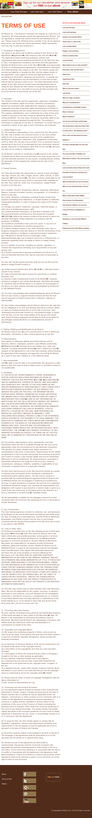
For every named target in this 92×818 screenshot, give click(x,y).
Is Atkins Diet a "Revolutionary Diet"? (75, 131)
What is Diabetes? (69, 116)
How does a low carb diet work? (73, 70)
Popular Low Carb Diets (71, 51)
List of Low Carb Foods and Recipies (75, 121)
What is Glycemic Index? (71, 88)
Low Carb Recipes (19, 12)
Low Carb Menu (55, 12)
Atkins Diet (66, 74)
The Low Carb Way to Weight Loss (74, 154)
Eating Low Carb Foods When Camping (76, 228)
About (4, 774)
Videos (4, 784)
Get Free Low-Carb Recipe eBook (74, 23)
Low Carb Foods (6, 16)
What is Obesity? (68, 112)
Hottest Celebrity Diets (70, 56)
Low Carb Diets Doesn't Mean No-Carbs (76, 168)
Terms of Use (7, 779)
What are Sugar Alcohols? (71, 98)
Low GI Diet (66, 93)
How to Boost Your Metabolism (73, 200)
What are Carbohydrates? (71, 102)
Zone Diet (66, 84)
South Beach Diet (68, 79)
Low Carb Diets (68, 60)
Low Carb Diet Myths (70, 46)
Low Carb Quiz (37, 12)
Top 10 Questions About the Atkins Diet (76, 126)
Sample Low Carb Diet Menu (72, 37)
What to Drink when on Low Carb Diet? (76, 182)
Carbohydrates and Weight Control (74, 107)
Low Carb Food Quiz (69, 32)
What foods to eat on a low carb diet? (75, 65)
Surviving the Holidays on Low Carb (75, 205)
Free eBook (73, 12)
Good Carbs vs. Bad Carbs (72, 42)
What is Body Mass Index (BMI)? (73, 196)
